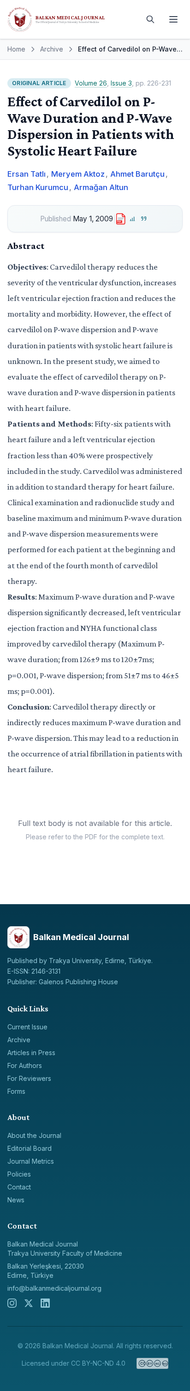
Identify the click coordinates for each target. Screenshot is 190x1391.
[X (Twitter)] (28, 1303)
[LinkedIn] (45, 1303)
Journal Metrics (30, 1161)
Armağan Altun (101, 187)
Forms (16, 1091)
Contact (19, 1187)
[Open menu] (173, 19)
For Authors (24, 1065)
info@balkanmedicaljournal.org (54, 1288)
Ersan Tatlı (26, 174)
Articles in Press (31, 1052)
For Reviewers (29, 1078)
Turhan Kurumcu (37, 187)
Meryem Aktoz (78, 174)
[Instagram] (12, 1303)
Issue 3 (121, 83)
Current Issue (27, 1027)
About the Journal (34, 1135)
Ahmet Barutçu (137, 174)
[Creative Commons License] (152, 1363)
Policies (19, 1174)
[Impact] (132, 219)
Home (16, 49)
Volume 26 (91, 83)
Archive (51, 49)
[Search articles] (150, 19)
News (15, 1200)
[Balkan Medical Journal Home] (72, 19)
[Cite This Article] (144, 219)
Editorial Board (29, 1148)
